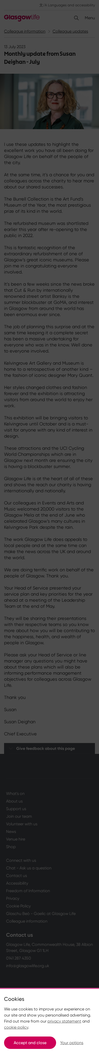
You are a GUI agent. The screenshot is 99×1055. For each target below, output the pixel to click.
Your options (71, 1042)
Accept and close (30, 1042)
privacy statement (64, 1021)
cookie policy (16, 1027)
